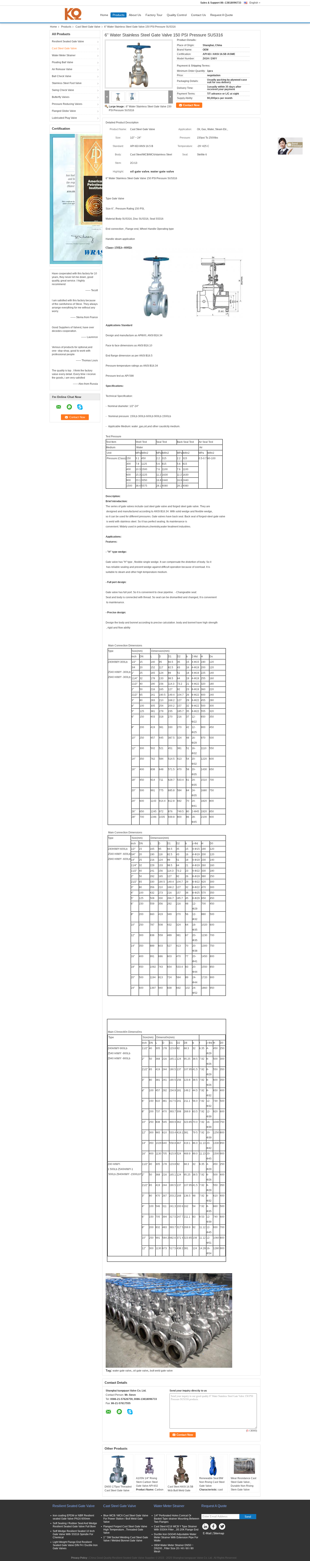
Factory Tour (154, 15)
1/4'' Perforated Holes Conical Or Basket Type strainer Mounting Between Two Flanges (176, 1518)
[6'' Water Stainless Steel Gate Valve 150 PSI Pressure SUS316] (139, 64)
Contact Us (198, 15)
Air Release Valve (62, 69)
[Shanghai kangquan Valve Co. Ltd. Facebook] (214, 1527)
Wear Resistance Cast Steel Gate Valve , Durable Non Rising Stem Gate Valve (243, 1484)
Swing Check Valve (63, 90)
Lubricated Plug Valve (64, 117)
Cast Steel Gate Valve (87, 26)
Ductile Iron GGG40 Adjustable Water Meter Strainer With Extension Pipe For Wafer (176, 1537)
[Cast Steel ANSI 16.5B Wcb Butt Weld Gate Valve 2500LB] (181, 1470)
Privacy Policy (79, 1557)
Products (118, 15)
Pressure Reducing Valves (67, 104)
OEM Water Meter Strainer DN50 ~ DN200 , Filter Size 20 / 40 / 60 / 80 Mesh (174, 1548)
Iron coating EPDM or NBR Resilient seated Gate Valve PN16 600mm (73, 1517)
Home (104, 15)
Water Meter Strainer (63, 55)
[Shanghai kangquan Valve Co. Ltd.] (107, 97)
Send (248, 1516)
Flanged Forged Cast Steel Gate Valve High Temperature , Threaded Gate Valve (125, 1529)
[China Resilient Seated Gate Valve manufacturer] (74, 14)
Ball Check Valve (61, 76)
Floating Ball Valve (62, 62)
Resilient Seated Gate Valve (68, 41)
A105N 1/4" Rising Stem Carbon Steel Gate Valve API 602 (147, 1482)
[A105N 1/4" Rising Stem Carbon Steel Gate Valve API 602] (149, 1465)
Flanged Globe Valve (64, 110)
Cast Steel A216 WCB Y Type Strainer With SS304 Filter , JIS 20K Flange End (176, 1528)
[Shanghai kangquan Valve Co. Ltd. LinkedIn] (205, 1527)
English (253, 2)
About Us (135, 15)
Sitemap (218, 1533)
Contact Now (191, 105)
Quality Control (177, 15)
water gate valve (122, 1370)
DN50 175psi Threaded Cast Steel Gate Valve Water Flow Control (118, 1490)
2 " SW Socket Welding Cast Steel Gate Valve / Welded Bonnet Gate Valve (125, 1539)
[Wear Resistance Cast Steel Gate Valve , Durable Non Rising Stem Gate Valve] (244, 1465)
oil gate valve (140, 1370)
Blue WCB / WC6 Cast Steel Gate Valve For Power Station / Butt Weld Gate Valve (125, 1518)
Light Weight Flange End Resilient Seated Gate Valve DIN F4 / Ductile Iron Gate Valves (75, 1545)
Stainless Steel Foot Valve (67, 83)
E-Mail (207, 1533)
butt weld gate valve (161, 1370)
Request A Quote (221, 15)
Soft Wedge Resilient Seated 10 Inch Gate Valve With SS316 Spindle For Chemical (74, 1534)
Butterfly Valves (60, 97)
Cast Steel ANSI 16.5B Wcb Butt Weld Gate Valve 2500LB (180, 1490)
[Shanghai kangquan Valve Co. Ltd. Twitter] (222, 1527)
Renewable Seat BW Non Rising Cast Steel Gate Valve (212, 1482)
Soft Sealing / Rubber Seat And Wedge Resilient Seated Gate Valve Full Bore (75, 1525)
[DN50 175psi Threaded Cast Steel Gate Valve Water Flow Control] (118, 1470)
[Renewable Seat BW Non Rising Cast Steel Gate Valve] (213, 1465)
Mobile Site (210, 1538)
